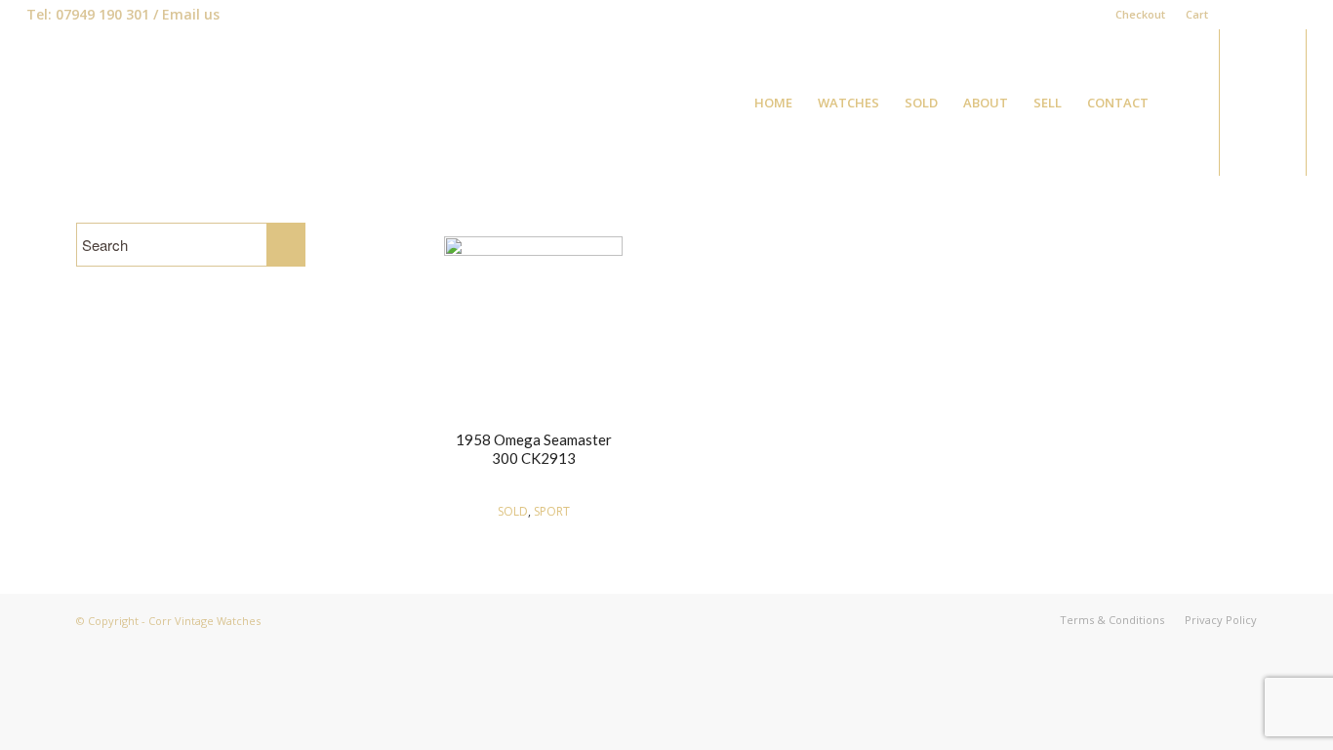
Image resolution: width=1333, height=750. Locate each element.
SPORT (552, 511)
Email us (191, 14)
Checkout (1140, 14)
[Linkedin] (1262, 14)
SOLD (513, 511)
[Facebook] (1233, 14)
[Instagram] (1292, 14)
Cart (1197, 14)
